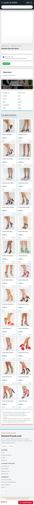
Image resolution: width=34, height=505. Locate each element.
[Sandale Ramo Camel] (25, 295)
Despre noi (4, 460)
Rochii (4, 108)
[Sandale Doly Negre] (9, 126)
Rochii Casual (4, 474)
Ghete (4, 102)
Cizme (19, 105)
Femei (19, 96)
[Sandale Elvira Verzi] (9, 368)
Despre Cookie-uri (6, 484)
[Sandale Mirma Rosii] (25, 344)
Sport (19, 99)
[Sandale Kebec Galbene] (9, 344)
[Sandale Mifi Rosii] (25, 392)
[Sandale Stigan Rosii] (25, 271)
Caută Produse (26, 502)
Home (2, 452)
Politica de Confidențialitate (8, 482)
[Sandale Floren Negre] (9, 150)
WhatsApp (6, 63)
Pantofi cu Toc (6, 93)
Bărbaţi (20, 102)
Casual (4, 99)
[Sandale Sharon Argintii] (25, 150)
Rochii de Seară (5, 466)
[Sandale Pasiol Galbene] (9, 295)
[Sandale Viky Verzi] (25, 247)
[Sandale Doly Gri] (25, 126)
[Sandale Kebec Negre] (25, 320)
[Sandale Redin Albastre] (25, 198)
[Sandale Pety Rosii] (9, 320)
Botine (19, 108)
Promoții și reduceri (6, 455)
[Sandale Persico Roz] (25, 174)
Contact (3, 487)
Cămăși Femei (5, 468)
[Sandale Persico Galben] (9, 174)
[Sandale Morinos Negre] (9, 198)
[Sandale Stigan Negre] (9, 271)
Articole (11, 446)
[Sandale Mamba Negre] (9, 392)
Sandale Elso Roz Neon (10, 48)
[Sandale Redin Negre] (9, 223)
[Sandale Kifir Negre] (25, 223)
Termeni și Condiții (6, 479)
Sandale (5, 96)
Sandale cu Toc (21, 93)
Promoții (4, 446)
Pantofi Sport (6, 105)
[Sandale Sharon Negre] (9, 247)
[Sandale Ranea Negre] (25, 368)
